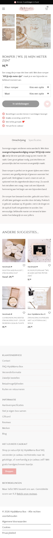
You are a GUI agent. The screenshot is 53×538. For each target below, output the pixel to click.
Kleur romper (11, 87)
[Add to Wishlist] (47, 104)
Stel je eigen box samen (14, 411)
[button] (46, 32)
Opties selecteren (35, 278)
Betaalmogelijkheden (12, 383)
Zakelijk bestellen (11, 378)
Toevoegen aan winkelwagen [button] (15, 276)
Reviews (6, 422)
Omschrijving (19, 140)
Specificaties (35, 140)
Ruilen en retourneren (13, 389)
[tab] (19, 140)
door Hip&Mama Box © (36, 314)
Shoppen (9, 471)
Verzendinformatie (11, 372)
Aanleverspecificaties (13, 405)
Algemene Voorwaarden (14, 521)
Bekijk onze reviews (27, 494)
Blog (4, 433)
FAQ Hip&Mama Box (12, 366)
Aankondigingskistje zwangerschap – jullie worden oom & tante (13, 320)
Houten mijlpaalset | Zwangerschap (12, 271)
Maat (7, 93)
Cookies (6, 527)
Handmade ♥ (7, 267)
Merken (6, 428)
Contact (6, 360)
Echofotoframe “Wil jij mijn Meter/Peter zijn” (38, 273)
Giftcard (6, 416)
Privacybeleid (9, 533)
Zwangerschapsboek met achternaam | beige (38, 320)
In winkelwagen (21, 103)
